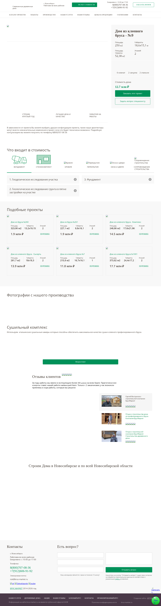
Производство (49, 15)
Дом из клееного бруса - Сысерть (26, 254)
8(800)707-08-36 (120, 5)
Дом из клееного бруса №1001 (123, 254)
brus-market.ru (126, 602)
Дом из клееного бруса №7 (72, 254)
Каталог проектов (17, 15)
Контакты (137, 15)
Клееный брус (75, 598)
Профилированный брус (107, 598)
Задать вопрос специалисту (132, 101)
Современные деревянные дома (23, 7)
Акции (47, 598)
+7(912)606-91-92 (119, 7)
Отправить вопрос (129, 570)
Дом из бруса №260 (20, 222)
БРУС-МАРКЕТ (16, 588)
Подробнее (45, 234)
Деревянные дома (32, 598)
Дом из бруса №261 (69, 222)
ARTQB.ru (150, 598)
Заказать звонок (143, 5)
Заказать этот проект (132, 93)
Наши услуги (67, 15)
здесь (117, 579)
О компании (122, 15)
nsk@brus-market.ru (19, 579)
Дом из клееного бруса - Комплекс (125, 222)
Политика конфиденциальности (104, 602)
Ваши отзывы (83, 15)
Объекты (34, 15)
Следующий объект (140, 18)
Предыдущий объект (119, 18)
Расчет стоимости (86, 5)
